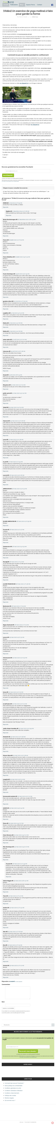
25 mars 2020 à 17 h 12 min (17, 965)
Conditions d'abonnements (12, 1093)
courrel (12, 981)
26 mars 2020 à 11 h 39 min (20, 863)
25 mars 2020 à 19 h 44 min (16, 808)
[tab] (28, 187)
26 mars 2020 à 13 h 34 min (19, 488)
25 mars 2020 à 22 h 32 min (16, 637)
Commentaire (6, 984)
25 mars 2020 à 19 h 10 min (21, 835)
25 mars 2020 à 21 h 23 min (16, 692)
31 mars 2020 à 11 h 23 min (18, 385)
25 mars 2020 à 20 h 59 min (26, 728)
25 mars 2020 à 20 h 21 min (17, 779)
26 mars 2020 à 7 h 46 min (23, 584)
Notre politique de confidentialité (13, 1085)
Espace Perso (30, 4)
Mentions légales (9, 1098)
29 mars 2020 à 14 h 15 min (16, 407)
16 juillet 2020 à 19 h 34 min (22, 257)
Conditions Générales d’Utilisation (14, 1090)
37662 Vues (35, 17)
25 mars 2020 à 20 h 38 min (20, 755)
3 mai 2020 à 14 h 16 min (15, 331)
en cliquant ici (35, 124)
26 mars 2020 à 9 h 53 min (19, 546)
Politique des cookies (10, 1095)
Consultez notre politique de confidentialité (10, 181)
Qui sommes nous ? (10, 1100)
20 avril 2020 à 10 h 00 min (19, 339)
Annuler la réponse (18, 981)
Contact (39, 4)
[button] (28, 188)
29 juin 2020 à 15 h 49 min (22, 274)
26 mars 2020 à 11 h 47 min (17, 529)
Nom (3, 1002)
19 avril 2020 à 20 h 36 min (18, 351)
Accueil (6, 4)
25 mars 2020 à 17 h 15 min (15, 945)
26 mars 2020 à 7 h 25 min (19, 606)
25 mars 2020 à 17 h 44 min (17, 907)
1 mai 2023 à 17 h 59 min (15, 203)
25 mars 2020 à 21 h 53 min (20, 657)
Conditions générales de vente (13, 1088)
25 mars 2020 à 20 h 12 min (25, 796)
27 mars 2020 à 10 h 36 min (16, 439)
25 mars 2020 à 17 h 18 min (15, 931)
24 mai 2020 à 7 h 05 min (20, 301)
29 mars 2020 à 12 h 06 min (17, 421)
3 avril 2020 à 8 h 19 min (15, 375)
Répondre (5, 207)
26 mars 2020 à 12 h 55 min (24, 521)
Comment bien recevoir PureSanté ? (14, 1083)
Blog (21, 4)
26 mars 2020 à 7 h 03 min (22, 625)
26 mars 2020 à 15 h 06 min (16, 475)
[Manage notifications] (52, 1123)
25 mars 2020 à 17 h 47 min (15, 896)
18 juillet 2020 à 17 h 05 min (16, 240)
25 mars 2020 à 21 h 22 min (19, 704)
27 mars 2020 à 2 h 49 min (16, 461)
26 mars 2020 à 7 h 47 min (17, 561)
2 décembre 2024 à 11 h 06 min (20, 211)
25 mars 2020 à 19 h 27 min (16, 823)
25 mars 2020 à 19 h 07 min (21, 847)
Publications (14, 4)
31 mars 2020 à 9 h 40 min (19, 393)
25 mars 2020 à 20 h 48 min (18, 736)
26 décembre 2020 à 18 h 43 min (27, 219)
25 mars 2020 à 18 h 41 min (21, 880)
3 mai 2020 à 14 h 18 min (15, 323)
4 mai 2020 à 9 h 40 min (17, 313)
